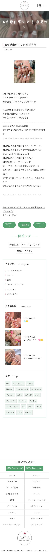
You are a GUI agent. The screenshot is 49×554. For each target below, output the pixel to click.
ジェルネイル (36, 389)
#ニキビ (29, 250)
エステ (37, 395)
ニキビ (19, 412)
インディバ (13, 215)
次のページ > (39, 224)
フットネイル (11, 401)
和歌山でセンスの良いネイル (16, 207)
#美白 (19, 250)
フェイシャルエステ (15, 284)
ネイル (5, 215)
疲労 (9, 280)
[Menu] (45, 5)
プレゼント (10, 395)
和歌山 (19, 395)
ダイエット (10, 412)
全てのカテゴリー (14, 270)
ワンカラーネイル (22, 389)
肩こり (38, 407)
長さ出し (33, 401)
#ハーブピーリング (31, 244)
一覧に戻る (24, 224)
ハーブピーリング (12, 407)
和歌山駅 (28, 395)
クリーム (30, 383)
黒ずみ (30, 407)
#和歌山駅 (14, 244)
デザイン (28, 412)
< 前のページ (9, 224)
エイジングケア (18, 383)
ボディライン (12, 294)
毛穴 (23, 407)
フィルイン (22, 401)
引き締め (9, 389)
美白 (7, 383)
